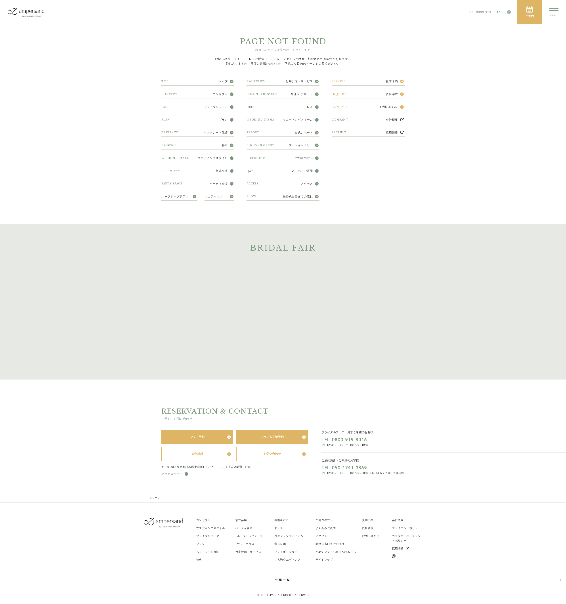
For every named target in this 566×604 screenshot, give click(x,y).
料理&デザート (284, 520)
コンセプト (194, 94)
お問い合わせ (365, 107)
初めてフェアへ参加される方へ (336, 552)
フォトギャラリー (280, 145)
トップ (194, 81)
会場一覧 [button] (283, 579)
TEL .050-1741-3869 (344, 467)
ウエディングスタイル (194, 158)
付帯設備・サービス (280, 81)
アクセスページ (171, 474)
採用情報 (365, 132)
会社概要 (365, 119)
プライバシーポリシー (406, 528)
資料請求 (365, 94)
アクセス (280, 183)
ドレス (280, 107)
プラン (194, 119)
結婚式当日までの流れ (280, 196)
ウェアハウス (214, 196)
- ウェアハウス (244, 544)
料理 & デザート (280, 94)
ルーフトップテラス (175, 196)
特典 (194, 145)
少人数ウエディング (287, 559)
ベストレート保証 (194, 132)
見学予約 (365, 81)
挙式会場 (194, 171)
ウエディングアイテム (280, 119)
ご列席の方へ (280, 158)
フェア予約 (197, 437)
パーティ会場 (194, 183)
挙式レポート (280, 132)
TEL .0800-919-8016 (344, 439)
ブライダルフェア (194, 107)
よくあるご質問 (280, 171)
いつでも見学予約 (272, 437)
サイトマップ (324, 559)
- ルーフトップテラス (249, 536)
